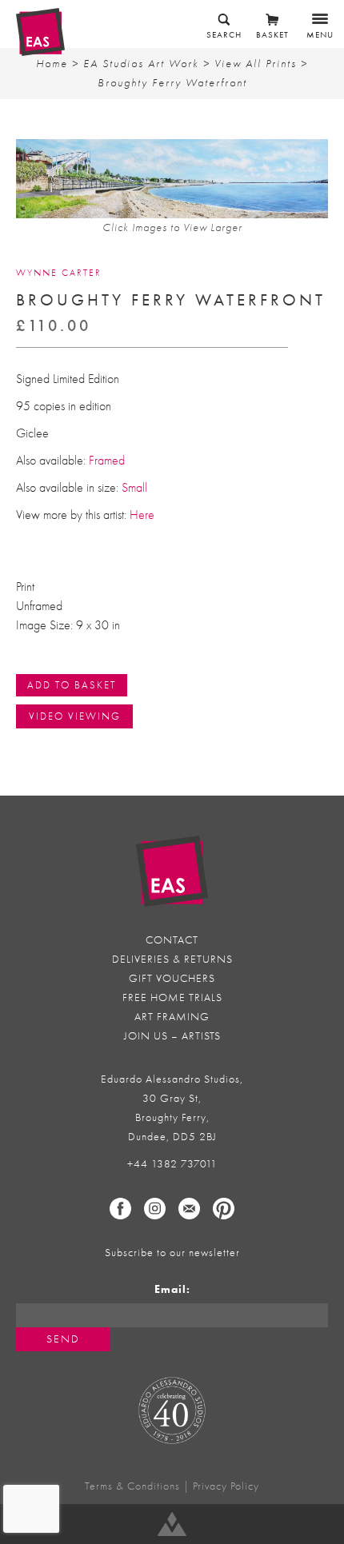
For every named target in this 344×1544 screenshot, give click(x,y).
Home (52, 63)
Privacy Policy (226, 1486)
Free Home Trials (172, 997)
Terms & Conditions (132, 1486)
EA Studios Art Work (141, 63)
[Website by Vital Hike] (172, 1524)
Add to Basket (71, 685)
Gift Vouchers (172, 978)
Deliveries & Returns (172, 959)
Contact (172, 940)
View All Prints (255, 63)
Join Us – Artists (172, 1036)
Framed (107, 460)
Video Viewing (75, 716)
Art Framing (172, 1016)
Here (140, 515)
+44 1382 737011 (172, 1164)
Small (136, 488)
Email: (172, 1289)
